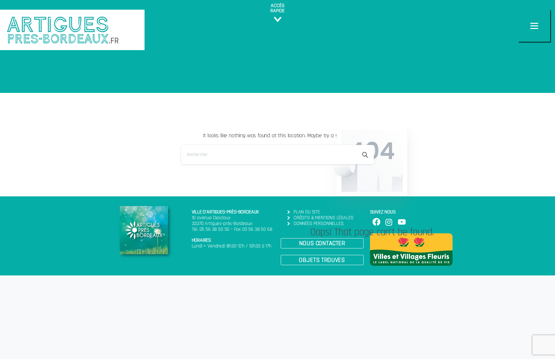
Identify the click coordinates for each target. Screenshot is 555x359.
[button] (322, 243)
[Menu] (534, 26)
